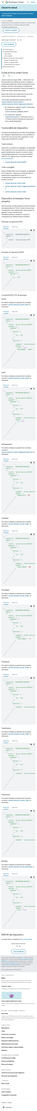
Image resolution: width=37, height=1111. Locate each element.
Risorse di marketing (7, 1061)
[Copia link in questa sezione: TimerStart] (10, 518)
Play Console (5, 1083)
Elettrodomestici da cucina (9, 1044)
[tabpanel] (18, 238)
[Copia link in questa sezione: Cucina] (8, 299)
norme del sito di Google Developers (10, 964)
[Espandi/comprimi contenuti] (14, 50)
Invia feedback (9, 44)
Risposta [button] (14, 227)
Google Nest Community (9, 1095)
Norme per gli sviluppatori (9, 1076)
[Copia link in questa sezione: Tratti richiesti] (14, 144)
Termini (3, 1102)
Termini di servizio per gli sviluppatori (12, 1073)
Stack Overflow (6, 1092)
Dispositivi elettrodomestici (10, 1041)
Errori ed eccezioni (7, 158)
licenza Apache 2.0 (11, 963)
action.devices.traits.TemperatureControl (17, 104)
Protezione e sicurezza (8, 1034)
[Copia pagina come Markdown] (9, 75)
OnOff (24, 107)
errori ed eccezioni (26, 939)
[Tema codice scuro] (31, 230)
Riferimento (30, 36)
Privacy (9, 1102)
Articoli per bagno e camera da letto (12, 1047)
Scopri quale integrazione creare (11, 1001)
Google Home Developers (8, 36)
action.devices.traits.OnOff (12, 102)
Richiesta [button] (6, 227)
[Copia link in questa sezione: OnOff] (7, 372)
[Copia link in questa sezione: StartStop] (10, 861)
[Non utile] (20, 40)
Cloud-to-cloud (9, 7)
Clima (3, 1031)
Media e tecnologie (7, 1037)
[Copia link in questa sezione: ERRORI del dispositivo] (25, 935)
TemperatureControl (12, 117)
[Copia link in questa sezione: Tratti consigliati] (16, 167)
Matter (3, 978)
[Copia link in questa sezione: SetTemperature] (14, 444)
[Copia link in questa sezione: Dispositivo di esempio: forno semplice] (12, 201)
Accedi (33, 2)
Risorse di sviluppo (7, 1064)
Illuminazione (5, 1028)
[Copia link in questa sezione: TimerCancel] (12, 795)
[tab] (6, 227)
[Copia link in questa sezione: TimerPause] (11, 662)
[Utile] (18, 40)
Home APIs (4, 1013)
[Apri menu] (3, 2)
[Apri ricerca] (28, 2)
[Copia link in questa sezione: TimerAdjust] (11, 590)
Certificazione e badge (8, 1058)
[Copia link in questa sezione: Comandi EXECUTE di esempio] (28, 295)
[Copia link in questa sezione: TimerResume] (13, 728)
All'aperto (4, 1050)
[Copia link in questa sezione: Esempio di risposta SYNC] (24, 222)
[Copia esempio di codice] (34, 230)
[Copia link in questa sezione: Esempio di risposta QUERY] (26, 252)
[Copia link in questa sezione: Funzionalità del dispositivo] (30, 128)
